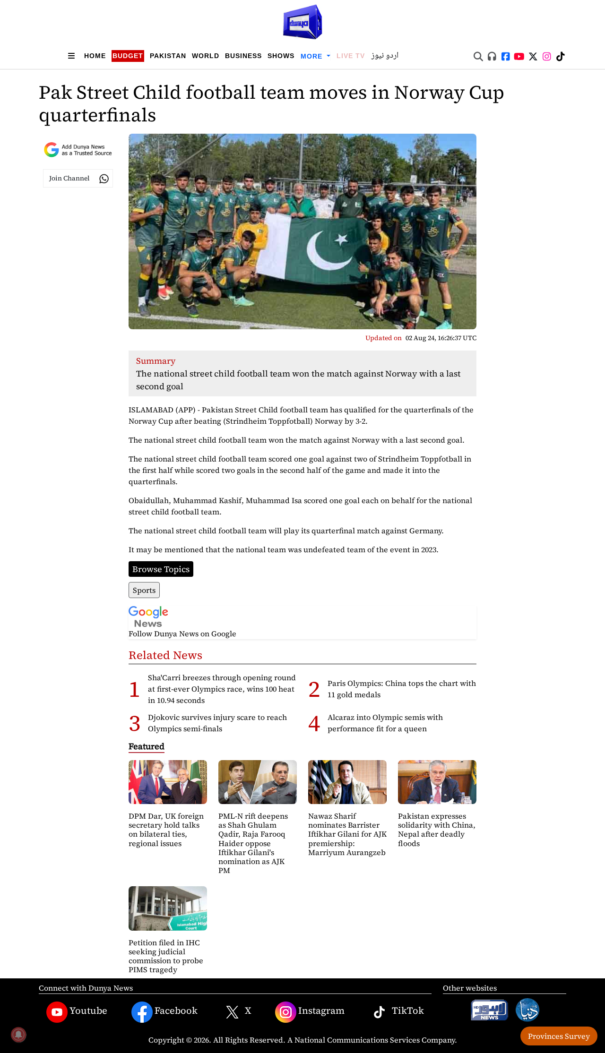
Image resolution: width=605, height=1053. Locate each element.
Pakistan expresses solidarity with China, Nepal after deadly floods (436, 829)
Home (95, 56)
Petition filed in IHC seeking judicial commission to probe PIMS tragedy (166, 956)
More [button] (313, 56)
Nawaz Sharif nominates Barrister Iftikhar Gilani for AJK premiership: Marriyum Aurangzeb (347, 834)
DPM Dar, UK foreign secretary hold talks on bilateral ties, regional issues (166, 829)
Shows (281, 56)
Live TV (351, 56)
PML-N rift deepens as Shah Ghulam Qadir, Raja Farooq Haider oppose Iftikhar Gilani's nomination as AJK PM (253, 843)
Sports (144, 590)
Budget (127, 56)
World (205, 56)
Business (243, 56)
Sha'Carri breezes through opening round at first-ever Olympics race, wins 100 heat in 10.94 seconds (222, 688)
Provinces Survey (559, 1036)
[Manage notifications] (18, 1034)
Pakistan (168, 56)
